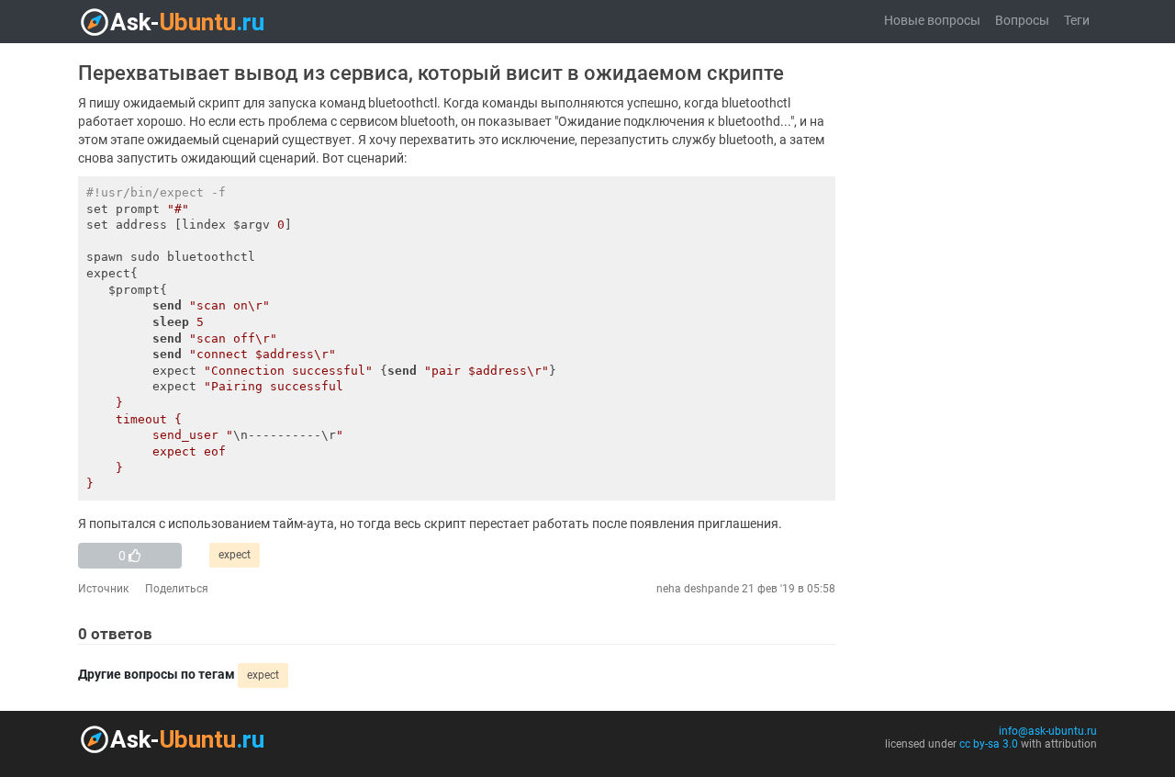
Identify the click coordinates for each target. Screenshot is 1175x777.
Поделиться (176, 588)
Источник (103, 588)
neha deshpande (697, 588)
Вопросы (1022, 20)
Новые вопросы (932, 20)
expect (234, 554)
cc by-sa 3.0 (988, 744)
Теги (1077, 20)
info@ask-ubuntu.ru (1048, 731)
